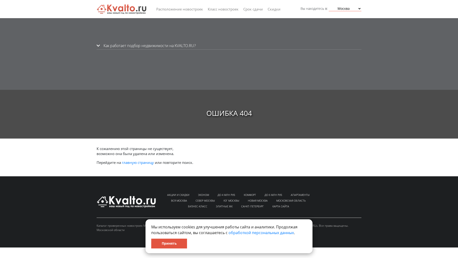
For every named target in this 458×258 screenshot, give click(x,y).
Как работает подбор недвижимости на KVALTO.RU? (149, 45)
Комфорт (250, 195)
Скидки (274, 9)
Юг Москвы (231, 200)
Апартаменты (300, 195)
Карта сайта (280, 206)
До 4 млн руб (226, 195)
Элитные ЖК (224, 206)
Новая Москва (258, 200)
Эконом (203, 195)
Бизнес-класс (197, 206)
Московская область (291, 200)
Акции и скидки (178, 195)
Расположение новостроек (179, 9)
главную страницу (138, 162)
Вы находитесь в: (314, 8)
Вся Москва (179, 200)
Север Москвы (205, 200)
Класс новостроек (223, 9)
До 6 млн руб (273, 195)
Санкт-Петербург (252, 206)
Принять (169, 243)
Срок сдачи (253, 9)
